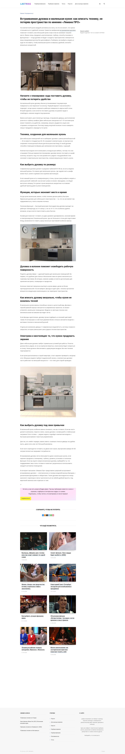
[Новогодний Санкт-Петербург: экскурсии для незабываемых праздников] (62, 573)
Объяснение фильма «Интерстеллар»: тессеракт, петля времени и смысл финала (62, 618)
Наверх (103, 751)
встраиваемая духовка (68, 30)
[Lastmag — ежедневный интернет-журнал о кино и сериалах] (25, 3)
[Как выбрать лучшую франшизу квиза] (33, 604)
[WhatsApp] (51, 515)
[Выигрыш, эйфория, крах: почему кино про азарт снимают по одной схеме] (33, 541)
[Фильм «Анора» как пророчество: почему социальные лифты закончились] (33, 573)
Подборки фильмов (55, 732)
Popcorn (53, 718)
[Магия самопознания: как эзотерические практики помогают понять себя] (62, 636)
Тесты (52, 739)
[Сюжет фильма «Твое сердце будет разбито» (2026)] (62, 541)
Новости (53, 725)
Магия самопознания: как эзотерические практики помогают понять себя (59, 650)
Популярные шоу (55, 736)
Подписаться (26, 498)
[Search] (103, 3)
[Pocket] (53, 515)
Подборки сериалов (56, 729)
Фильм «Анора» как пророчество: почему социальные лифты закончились (33, 587)
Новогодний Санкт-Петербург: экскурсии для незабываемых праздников (61, 587)
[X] (47, 515)
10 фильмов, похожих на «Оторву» (28, 717)
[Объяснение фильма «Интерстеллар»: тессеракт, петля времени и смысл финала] (62, 604)
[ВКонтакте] (43, 515)
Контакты (31, 751)
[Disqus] (48, 679)
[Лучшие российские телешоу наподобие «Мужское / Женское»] (33, 636)
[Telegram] (49, 515)
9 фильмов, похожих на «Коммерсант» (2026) (31, 727)
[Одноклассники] (45, 515)
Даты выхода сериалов (56, 722)
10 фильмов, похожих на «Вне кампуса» (29, 730)
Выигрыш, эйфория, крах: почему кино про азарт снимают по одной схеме (33, 555)
